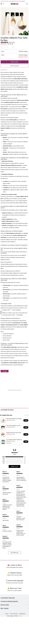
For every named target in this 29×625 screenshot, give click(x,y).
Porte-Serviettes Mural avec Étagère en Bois (14, 418)
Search (7, 613)
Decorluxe (19, 616)
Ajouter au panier (14, 62)
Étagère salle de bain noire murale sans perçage (13, 432)
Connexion (2, 1)
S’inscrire (7, 1)
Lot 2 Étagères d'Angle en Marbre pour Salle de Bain (14, 439)
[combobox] (14, 443)
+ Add (26, 420)
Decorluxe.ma (6, 320)
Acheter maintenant (14, 65)
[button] (1, 4)
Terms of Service (14, 613)
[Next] (28, 415)
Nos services (17, 1)
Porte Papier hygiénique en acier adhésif (13, 425)
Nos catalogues (22, 1)
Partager (5, 371)
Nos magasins (12, 1)
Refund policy (22, 613)
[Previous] (25, 415)
